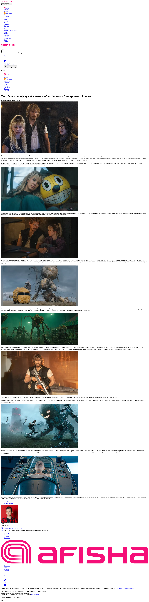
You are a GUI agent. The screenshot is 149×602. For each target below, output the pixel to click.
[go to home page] (6, 2)
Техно (6, 29)
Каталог (6, 35)
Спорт (6, 36)
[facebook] (5, 578)
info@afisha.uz (35, 594)
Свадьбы (6, 26)
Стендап (6, 16)
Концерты (7, 9)
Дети (5, 19)
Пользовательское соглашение (125, 588)
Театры (6, 11)
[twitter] (5, 583)
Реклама (6, 533)
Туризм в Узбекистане (10, 30)
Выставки (7, 15)
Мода (5, 32)
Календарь (7, 41)
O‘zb (2, 4)
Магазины (7, 22)
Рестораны (9, 13)
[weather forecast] (76, 58)
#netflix (6, 501)
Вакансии (7, 538)
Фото (5, 27)
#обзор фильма (8, 503)
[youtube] (5, 585)
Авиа (5, 40)
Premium (6, 24)
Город (6, 21)
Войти (6, 4)
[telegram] (5, 576)
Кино (7, 8)
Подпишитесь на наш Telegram (12, 528)
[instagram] (5, 581)
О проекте (7, 536)
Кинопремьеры (8, 38)
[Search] (10, 4)
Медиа (6, 33)
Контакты (7, 534)
